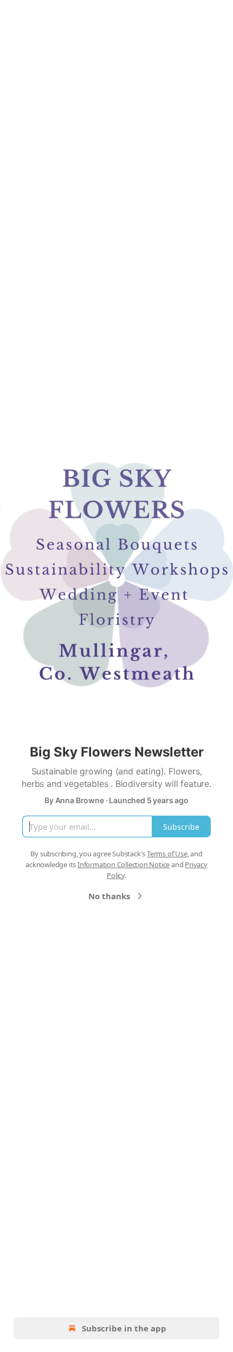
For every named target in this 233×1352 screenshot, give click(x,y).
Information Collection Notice (123, 864)
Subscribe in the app (124, 1328)
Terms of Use (167, 853)
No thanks (109, 895)
